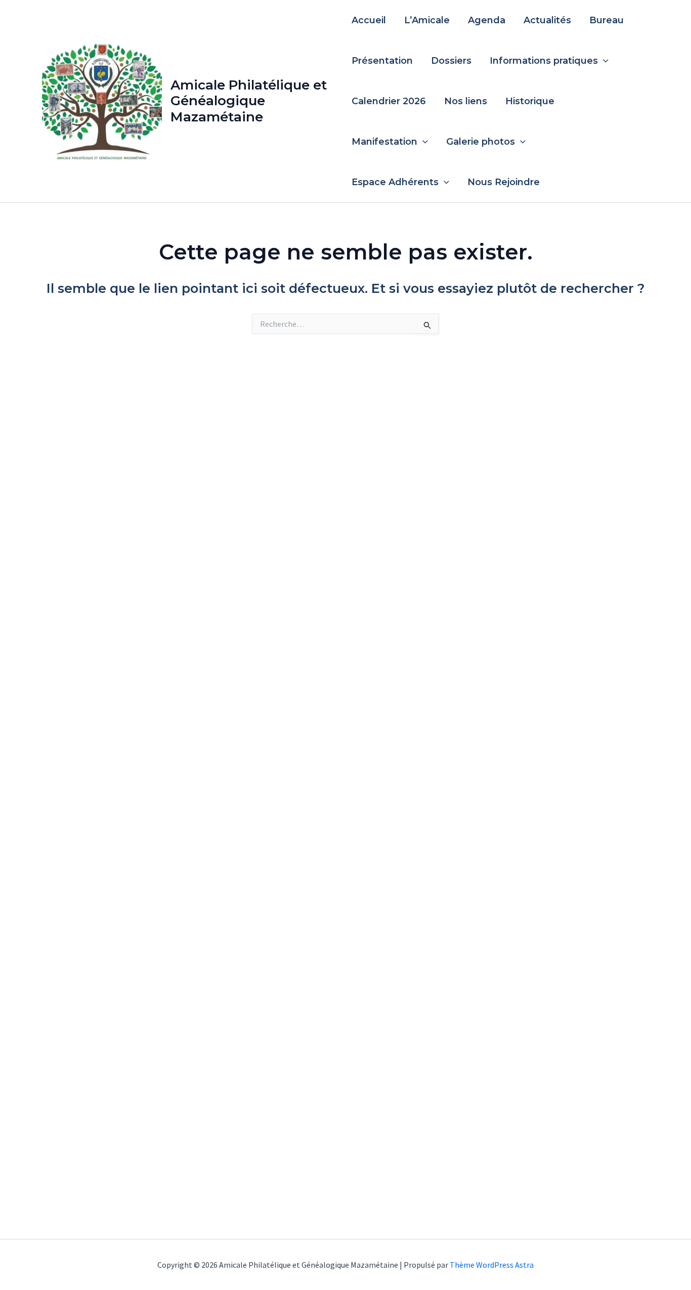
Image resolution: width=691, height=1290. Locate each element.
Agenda (486, 20)
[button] (603, 60)
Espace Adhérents (395, 182)
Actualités (547, 20)
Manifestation (384, 141)
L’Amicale (427, 20)
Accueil (369, 20)
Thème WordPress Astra (492, 1265)
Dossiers (451, 60)
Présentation (382, 60)
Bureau (606, 20)
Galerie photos (480, 141)
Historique (529, 101)
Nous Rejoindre (503, 182)
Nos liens (465, 101)
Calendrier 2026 (389, 101)
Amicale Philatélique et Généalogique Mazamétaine (248, 100)
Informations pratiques (544, 60)
